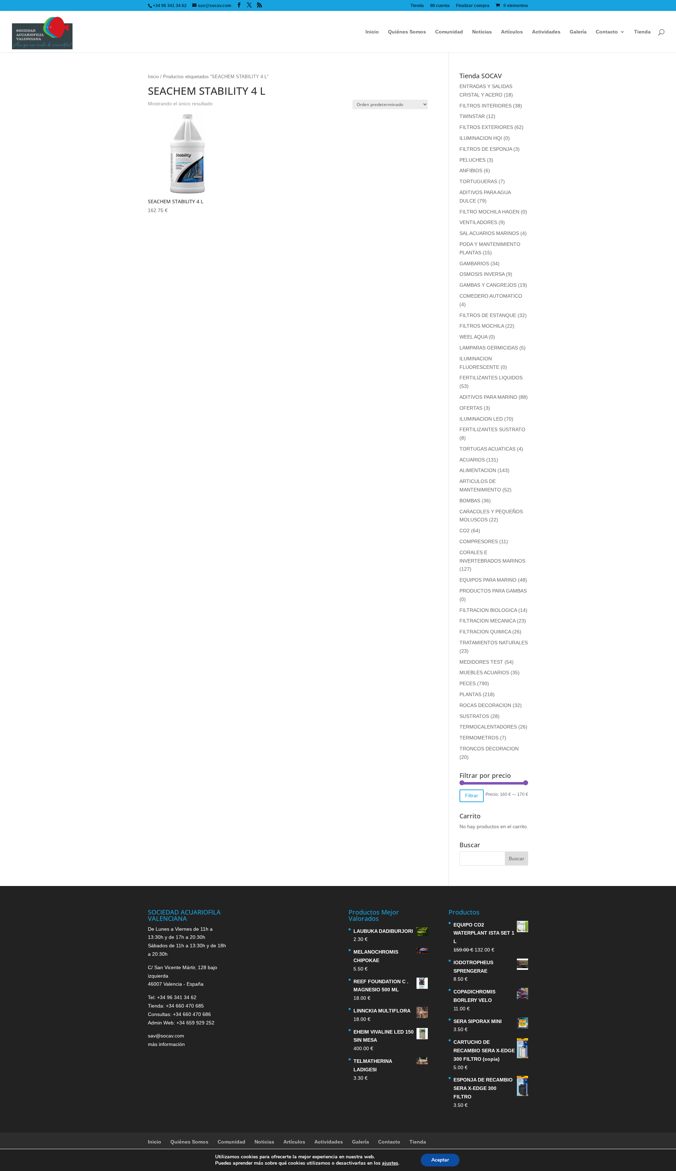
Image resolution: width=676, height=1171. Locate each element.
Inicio (372, 32)
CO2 (464, 530)
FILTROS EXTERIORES (486, 127)
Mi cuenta (440, 6)
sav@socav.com (166, 1036)
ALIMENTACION (477, 470)
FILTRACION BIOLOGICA (488, 610)
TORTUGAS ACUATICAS (487, 449)
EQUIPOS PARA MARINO (488, 580)
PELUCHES (472, 160)
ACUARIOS (472, 460)
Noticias (482, 32)
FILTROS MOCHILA (481, 326)
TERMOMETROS (479, 738)
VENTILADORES (478, 222)
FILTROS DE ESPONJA (485, 149)
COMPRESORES (478, 541)
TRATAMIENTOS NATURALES (493, 642)
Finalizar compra (472, 6)
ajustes (390, 1163)
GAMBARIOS (474, 263)
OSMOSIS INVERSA (482, 274)
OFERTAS (470, 408)
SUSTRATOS (474, 716)
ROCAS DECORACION (485, 705)
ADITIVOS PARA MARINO (488, 397)
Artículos (512, 32)
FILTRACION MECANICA (487, 621)
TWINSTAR (472, 116)
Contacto (607, 32)
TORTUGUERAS (478, 181)
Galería (578, 32)
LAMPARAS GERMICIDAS (488, 348)
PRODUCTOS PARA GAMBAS (493, 591)
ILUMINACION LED (481, 419)
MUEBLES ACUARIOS (484, 672)
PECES (467, 683)
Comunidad (449, 32)
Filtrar (471, 795)
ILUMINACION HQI (480, 138)
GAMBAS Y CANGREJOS (488, 285)
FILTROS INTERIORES (485, 106)
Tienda (417, 6)
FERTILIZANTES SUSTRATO (492, 429)
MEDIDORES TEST (481, 662)
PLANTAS (470, 694)
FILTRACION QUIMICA (485, 631)
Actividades (546, 32)
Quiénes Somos (407, 32)
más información (166, 1044)
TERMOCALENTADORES (488, 727)
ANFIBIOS (470, 170)
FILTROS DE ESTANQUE (487, 315)
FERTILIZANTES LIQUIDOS (490, 377)
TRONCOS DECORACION (489, 748)
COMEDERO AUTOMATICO (490, 296)
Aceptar (440, 1160)
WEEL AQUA (473, 337)
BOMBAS (469, 500)
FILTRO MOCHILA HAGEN (489, 212)
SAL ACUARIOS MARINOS (489, 233)
